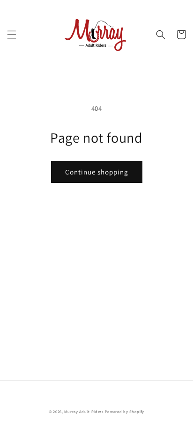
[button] (11, 34)
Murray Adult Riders (83, 411)
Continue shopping (96, 171)
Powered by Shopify (125, 411)
